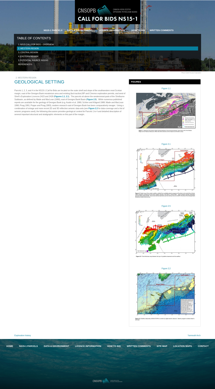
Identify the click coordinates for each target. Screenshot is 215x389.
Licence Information (112, 30)
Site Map (162, 346)
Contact (203, 346)
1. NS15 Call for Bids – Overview (36, 44)
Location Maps (182, 346)
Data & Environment (79, 30)
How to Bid (114, 346)
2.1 (67, 96)
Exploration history (22, 335)
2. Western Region (28, 48)
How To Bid (138, 30)
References (25, 64)
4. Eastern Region (28, 56)
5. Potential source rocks (33, 60)
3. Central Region (28, 52)
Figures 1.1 (59, 96)
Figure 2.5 (91, 99)
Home (9, 346)
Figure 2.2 (93, 108)
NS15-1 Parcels (53, 30)
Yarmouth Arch (194, 335)
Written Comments (162, 30)
